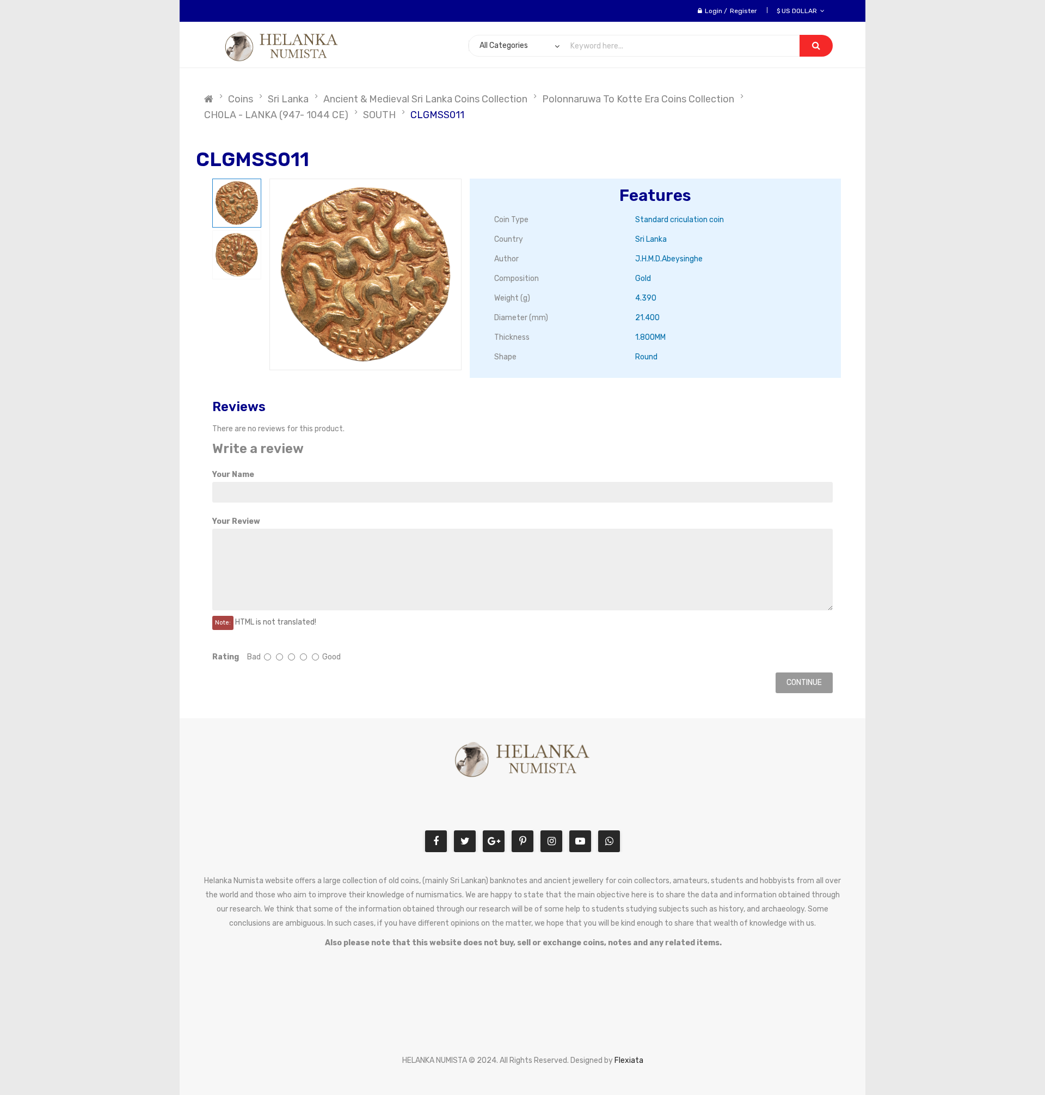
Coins (240, 99)
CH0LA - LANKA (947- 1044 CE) (276, 115)
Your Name (233, 474)
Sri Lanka (288, 99)
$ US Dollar (798, 11)
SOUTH (379, 115)
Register (743, 11)
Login (713, 11)
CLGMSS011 (437, 115)
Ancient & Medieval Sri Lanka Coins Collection (425, 99)
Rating (225, 657)
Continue (804, 682)
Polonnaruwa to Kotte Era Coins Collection (638, 99)
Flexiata (628, 1060)
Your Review (236, 521)
